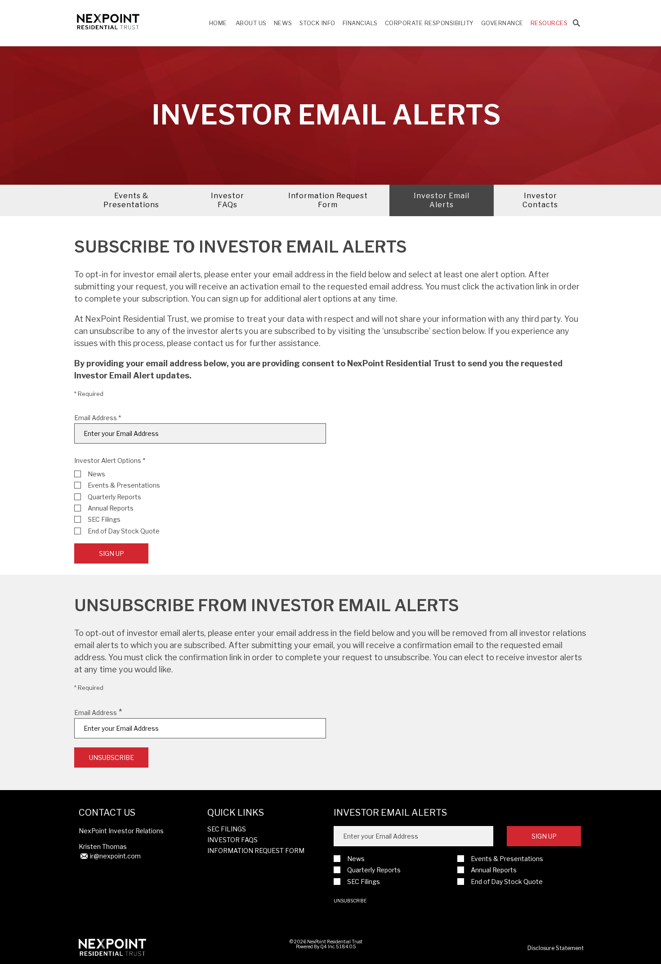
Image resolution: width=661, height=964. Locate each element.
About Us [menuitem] (251, 23)
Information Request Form (328, 200)
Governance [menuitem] (502, 23)
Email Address (95, 418)
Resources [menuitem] (549, 23)
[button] (576, 23)
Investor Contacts (540, 200)
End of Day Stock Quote (124, 531)
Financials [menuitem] (360, 23)
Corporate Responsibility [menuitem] (429, 23)
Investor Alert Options (107, 460)
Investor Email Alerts (441, 200)
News (96, 474)
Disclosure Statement (555, 948)
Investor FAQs (227, 200)
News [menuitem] (283, 23)
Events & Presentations (131, 200)
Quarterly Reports (114, 496)
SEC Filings (104, 519)
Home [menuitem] (218, 23)
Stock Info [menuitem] (317, 23)
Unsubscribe (350, 900)
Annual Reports (111, 508)
